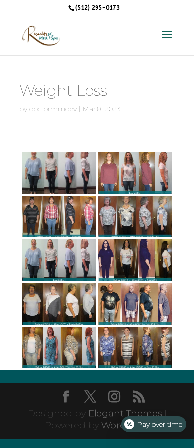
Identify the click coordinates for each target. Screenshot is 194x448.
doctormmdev (53, 108)
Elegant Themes (125, 413)
